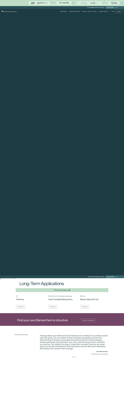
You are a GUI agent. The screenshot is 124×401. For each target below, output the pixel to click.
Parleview (20, 299)
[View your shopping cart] (113, 11)
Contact (118, 11)
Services (84, 11)
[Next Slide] (75, 357)
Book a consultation (88, 320)
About (89, 11)
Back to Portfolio (110, 276)
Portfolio (94, 11)
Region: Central (103, 11)
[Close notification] (122, 3)
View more (21, 306)
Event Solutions (110, 7)
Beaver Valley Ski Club (89, 299)
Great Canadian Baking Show (60, 299)
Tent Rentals (63, 11)
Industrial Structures (74, 11)
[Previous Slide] (73, 357)
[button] (111, 11)
